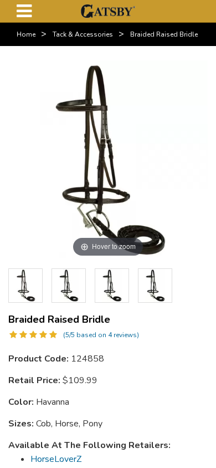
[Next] (191, 285)
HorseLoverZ (55, 459)
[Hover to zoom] (108, 160)
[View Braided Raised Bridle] (69, 285)
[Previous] (25, 285)
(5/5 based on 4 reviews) (101, 334)
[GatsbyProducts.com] (108, 10)
